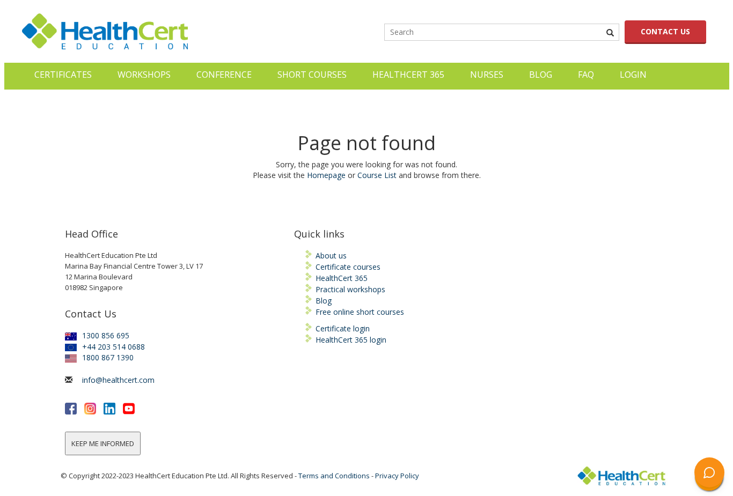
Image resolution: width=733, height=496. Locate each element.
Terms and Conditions (334, 475)
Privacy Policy (397, 475)
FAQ (586, 74)
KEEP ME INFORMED (102, 443)
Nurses (486, 74)
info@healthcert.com (118, 380)
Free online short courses (360, 312)
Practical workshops (350, 289)
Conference (224, 74)
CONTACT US (665, 31)
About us (331, 255)
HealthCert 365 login (351, 340)
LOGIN (633, 74)
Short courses (312, 74)
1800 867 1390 (108, 357)
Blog (540, 74)
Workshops (144, 74)
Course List (377, 175)
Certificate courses (348, 267)
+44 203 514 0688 (113, 347)
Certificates (63, 74)
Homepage (326, 175)
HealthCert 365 (408, 74)
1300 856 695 (105, 335)
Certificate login (343, 328)
